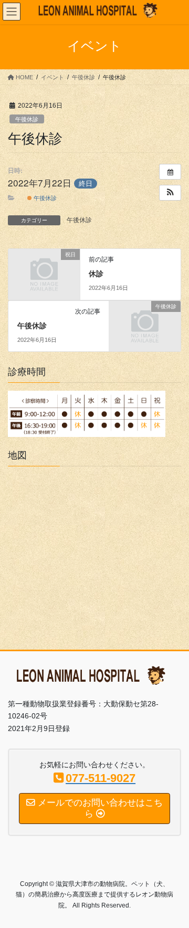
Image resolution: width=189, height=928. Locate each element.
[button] (170, 192)
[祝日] (44, 270)
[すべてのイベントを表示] (170, 172)
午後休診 (26, 119)
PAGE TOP (174, 890)
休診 (96, 273)
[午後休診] (145, 322)
